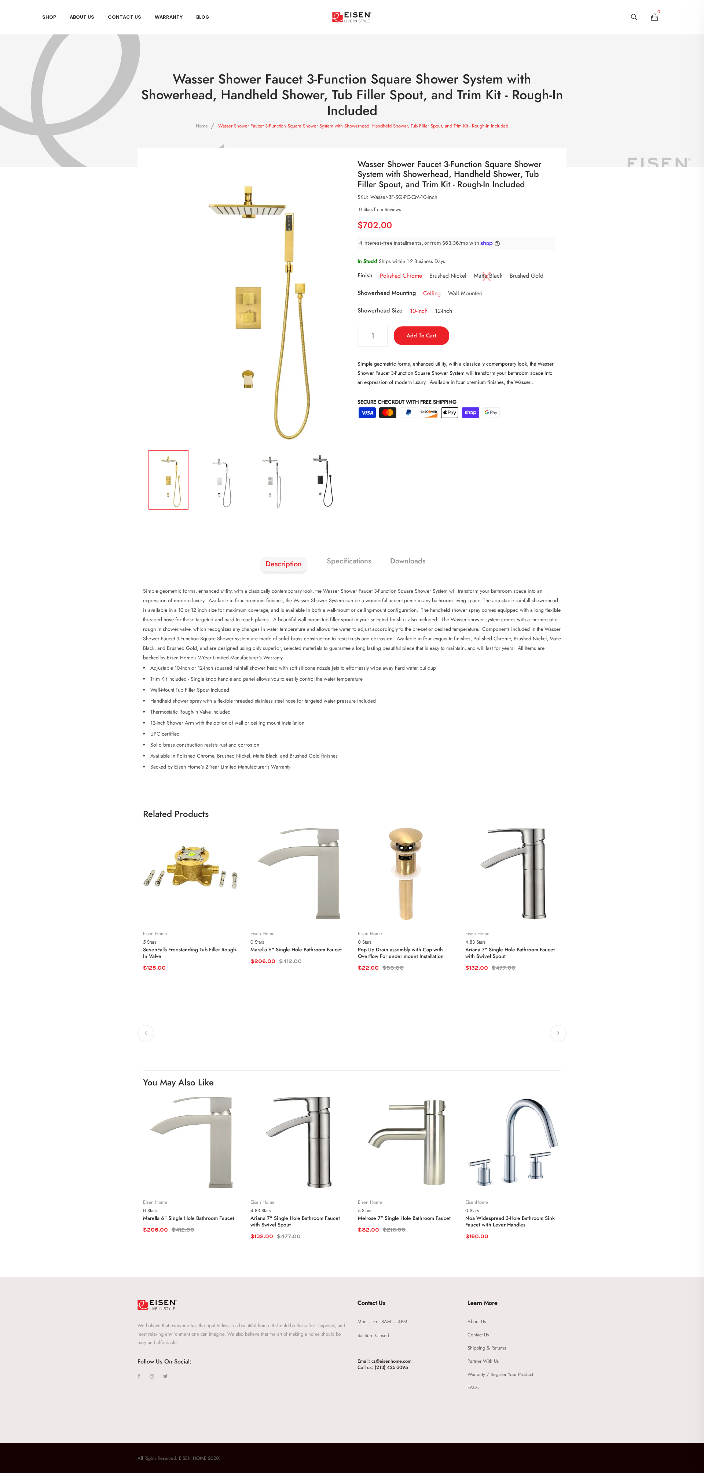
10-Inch (419, 311)
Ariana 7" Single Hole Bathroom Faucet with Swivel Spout (510, 952)
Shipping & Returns (486, 1347)
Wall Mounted (465, 293)
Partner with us (483, 1361)
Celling (432, 293)
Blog (202, 17)
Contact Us (124, 17)
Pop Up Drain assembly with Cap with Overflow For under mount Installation (401, 952)
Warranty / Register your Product (500, 1374)
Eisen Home (155, 934)
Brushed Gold (526, 276)
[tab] (444, 556)
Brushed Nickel (447, 276)
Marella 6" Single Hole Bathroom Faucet (296, 949)
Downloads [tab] (407, 561)
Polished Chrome (401, 276)
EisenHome (476, 1202)
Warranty (169, 17)
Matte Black (488, 276)
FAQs (472, 1387)
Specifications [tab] (349, 561)
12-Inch (443, 311)
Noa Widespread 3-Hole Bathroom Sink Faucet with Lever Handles (510, 1221)
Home (202, 125)
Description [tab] (283, 564)
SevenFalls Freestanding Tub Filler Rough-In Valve (190, 952)
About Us (82, 17)
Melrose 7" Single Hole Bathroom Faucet (404, 1218)
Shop (49, 17)
